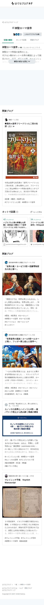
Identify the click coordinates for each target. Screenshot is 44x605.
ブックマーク (8, 219)
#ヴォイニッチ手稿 (12, 538)
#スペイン (34, 388)
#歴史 (7, 316)
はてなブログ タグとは (9, 588)
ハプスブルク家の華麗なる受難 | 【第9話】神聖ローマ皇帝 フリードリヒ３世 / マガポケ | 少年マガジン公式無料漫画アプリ (15, 225)
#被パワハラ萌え (11, 466)
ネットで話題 (21, 40)
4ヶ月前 (32, 262)
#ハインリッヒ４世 (12, 457)
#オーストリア (23, 322)
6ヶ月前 (16, 406)
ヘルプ (21, 588)
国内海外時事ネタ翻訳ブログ (18, 262)
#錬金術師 (23, 541)
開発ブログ (28, 588)
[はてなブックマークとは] (17, 211)
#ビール (19, 394)
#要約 (13, 199)
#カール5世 (9, 391)
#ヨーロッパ (23, 316)
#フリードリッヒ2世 (13, 202)
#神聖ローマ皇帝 (28, 202)
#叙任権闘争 (9, 463)
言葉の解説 (8, 40)
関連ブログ (34, 40)
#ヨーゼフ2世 (24, 319)
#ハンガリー (9, 325)
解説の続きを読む (21, 61)
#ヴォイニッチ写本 (28, 538)
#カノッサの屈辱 (11, 460)
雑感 (10, 120)
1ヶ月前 (16, 120)
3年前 (32, 476)
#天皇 (18, 463)
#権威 (24, 463)
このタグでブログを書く (32, 34)
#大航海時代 (9, 394)
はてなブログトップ (8, 590)
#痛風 (26, 394)
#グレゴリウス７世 (26, 460)
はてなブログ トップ (11, 22)
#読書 (7, 199)
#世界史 (14, 316)
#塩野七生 (21, 199)
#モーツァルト (10, 322)
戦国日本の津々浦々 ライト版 (18, 476)
